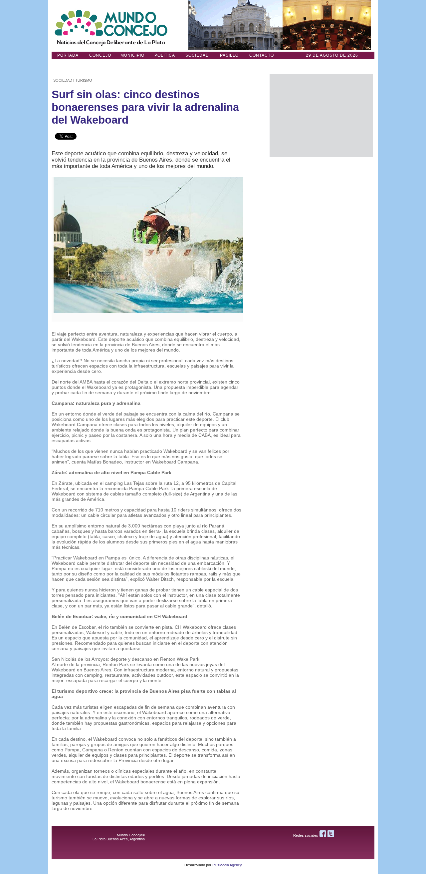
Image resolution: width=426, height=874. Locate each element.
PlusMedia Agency (227, 865)
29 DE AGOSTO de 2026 (332, 55)
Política (164, 55)
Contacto (261, 55)
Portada (68, 55)
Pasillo (229, 55)
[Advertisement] (321, 115)
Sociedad (197, 55)
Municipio (132, 55)
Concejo (100, 55)
